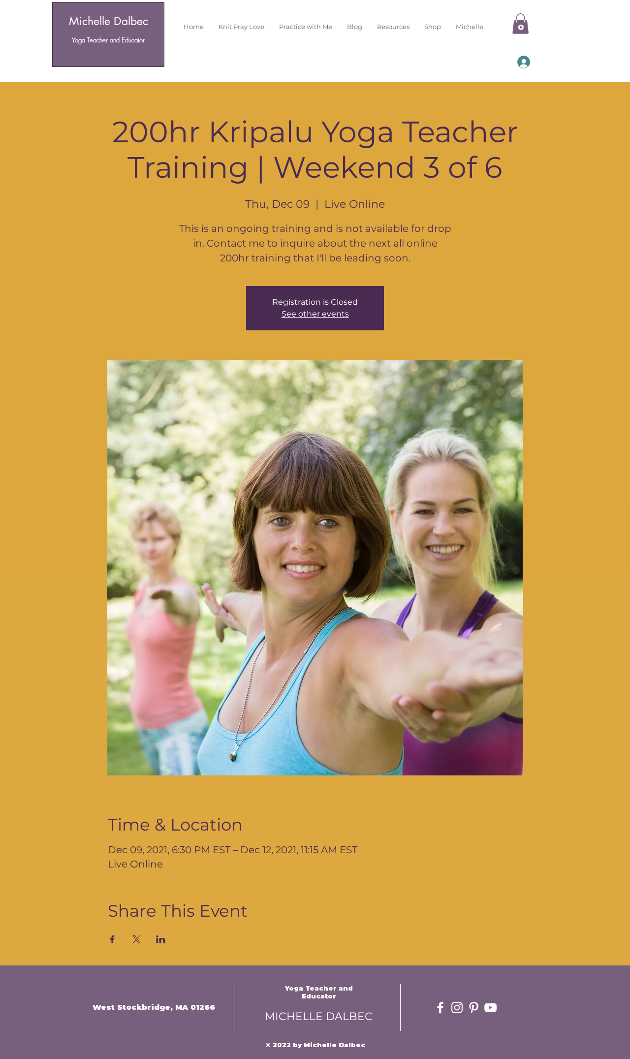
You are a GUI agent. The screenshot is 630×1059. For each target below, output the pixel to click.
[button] (241, 26)
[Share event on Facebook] (112, 939)
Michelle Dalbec (108, 21)
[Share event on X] (136, 939)
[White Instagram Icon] (457, 1007)
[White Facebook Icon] (440, 1007)
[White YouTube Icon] (490, 1007)
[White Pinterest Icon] (473, 1007)
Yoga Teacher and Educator (108, 39)
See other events (315, 314)
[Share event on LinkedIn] (160, 939)
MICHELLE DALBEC (319, 1016)
